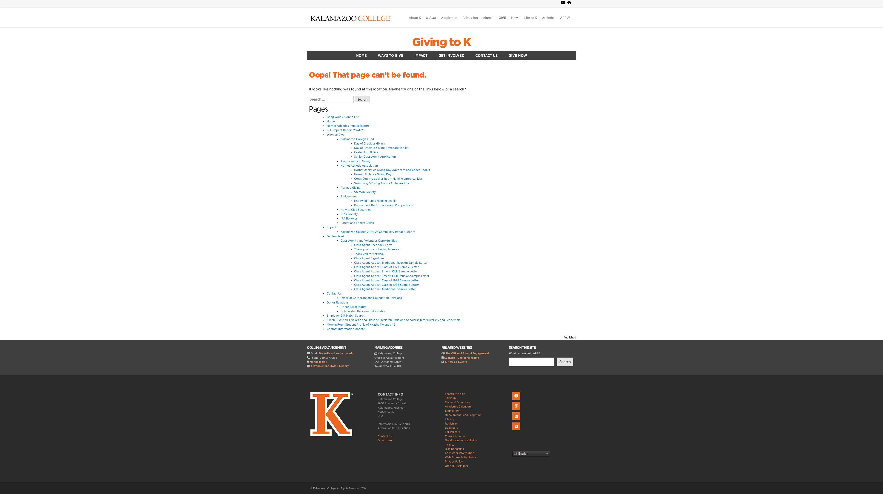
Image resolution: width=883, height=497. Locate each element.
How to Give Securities (356, 209)
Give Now (518, 55)
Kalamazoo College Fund (357, 139)
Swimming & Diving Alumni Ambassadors (381, 183)
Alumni (488, 18)
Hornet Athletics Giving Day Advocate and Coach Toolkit (392, 170)
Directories (385, 440)
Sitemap (450, 398)
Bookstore (451, 427)
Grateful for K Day (366, 152)
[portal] (569, 2)
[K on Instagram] (516, 410)
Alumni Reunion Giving (355, 161)
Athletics (548, 18)
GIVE (502, 18)
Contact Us (486, 55)
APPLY (565, 18)
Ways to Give (390, 55)
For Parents (452, 431)
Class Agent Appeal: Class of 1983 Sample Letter (386, 284)
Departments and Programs (463, 415)
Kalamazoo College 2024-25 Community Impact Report (378, 232)
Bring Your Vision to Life (343, 117)
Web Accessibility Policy (460, 457)
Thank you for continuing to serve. (377, 249)
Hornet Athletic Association (359, 165)
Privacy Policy (454, 461)
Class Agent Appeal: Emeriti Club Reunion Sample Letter (391, 276)
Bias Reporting (454, 449)
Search (565, 362)
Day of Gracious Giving (369, 143)
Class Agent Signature (369, 258)
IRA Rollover (349, 218)
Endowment (349, 196)
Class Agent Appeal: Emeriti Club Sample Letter (386, 271)
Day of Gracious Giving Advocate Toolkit (381, 148)
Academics (449, 18)
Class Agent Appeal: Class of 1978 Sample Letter (386, 280)
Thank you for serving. (369, 254)
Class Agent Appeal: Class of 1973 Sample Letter (386, 267)
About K (415, 18)
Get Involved (451, 55)
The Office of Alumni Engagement (467, 353)
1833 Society (349, 214)
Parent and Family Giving (357, 223)
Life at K (530, 18)
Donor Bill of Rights (353, 307)
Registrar (451, 423)
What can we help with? (524, 353)
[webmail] (563, 2)
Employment (453, 410)
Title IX (449, 444)
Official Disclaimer (456, 466)
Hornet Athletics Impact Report (348, 125)
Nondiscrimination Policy (461, 440)
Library (449, 419)
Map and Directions (457, 402)
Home (361, 55)
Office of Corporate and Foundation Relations (371, 298)
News (515, 18)
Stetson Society (365, 192)
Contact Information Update (346, 329)
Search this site (455, 394)
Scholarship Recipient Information (363, 311)
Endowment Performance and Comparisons (383, 205)
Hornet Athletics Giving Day (372, 174)
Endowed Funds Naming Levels (375, 200)
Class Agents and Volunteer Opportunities (369, 240)
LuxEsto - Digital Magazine (461, 357)
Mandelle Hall (318, 362)
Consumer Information (459, 453)
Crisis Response (455, 436)
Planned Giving (351, 187)
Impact (420, 55)
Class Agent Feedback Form (373, 245)
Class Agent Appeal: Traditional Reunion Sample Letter (390, 262)
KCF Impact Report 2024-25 (345, 130)
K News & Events (456, 362)
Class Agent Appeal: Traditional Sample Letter (385, 289)
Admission (470, 18)
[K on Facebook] (516, 400)
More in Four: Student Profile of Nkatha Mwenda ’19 (361, 324)
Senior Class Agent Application (375, 156)
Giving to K (441, 42)
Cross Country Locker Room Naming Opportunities (388, 178)
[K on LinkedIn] (516, 420)
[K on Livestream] (516, 430)
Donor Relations (337, 302)
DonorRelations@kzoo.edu (336, 353)
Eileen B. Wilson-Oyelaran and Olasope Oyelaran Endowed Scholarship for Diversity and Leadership (394, 320)
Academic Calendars (458, 406)
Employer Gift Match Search (345, 315)
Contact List (386, 436)
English (522, 453)
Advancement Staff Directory (329, 366)
